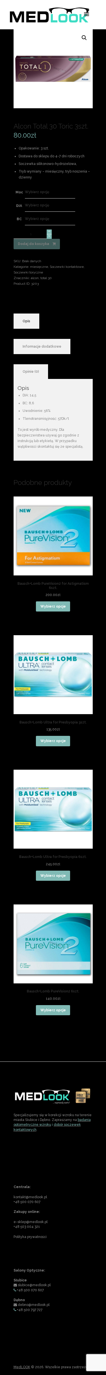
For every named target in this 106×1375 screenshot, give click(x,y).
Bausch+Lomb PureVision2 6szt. (53, 991)
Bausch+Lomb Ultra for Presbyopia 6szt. (53, 857)
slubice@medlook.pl (34, 1285)
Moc (19, 192)
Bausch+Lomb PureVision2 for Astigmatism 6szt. (53, 586)
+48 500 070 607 (27, 1202)
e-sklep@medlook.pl (30, 1222)
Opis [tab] (26, 321)
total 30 (46, 278)
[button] (84, 38)
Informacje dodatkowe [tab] (42, 346)
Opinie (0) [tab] (31, 372)
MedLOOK (22, 1367)
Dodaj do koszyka (33, 244)
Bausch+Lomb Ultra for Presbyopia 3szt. (53, 722)
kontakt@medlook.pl (30, 1197)
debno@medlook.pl (33, 1305)
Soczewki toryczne (28, 272)
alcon (35, 278)
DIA (19, 206)
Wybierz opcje (53, 606)
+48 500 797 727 (29, 1310)
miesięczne (39, 267)
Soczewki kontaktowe (67, 267)
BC (19, 219)
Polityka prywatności (30, 1237)
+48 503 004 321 (27, 1227)
